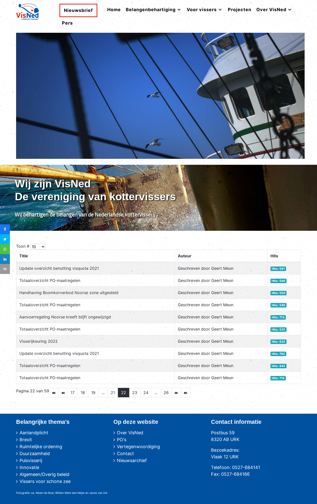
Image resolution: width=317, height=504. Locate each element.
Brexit (26, 439)
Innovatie (29, 467)
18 (83, 392)
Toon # (22, 246)
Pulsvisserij (31, 460)
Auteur (184, 255)
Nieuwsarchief (132, 460)
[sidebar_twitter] (5, 239)
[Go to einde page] (185, 392)
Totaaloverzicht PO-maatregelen (49, 280)
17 (73, 392)
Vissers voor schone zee (45, 481)
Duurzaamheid (35, 453)
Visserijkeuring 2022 (38, 341)
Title (23, 255)
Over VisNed (130, 432)
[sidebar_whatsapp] (5, 249)
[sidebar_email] (5, 269)
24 (145, 392)
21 (113, 392)
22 (123, 392)
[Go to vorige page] (63, 392)
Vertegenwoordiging (138, 446)
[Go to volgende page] (176, 392)
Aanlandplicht (34, 432)
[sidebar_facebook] (5, 229)
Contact (125, 453)
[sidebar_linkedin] (5, 259)
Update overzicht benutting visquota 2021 (59, 268)
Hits (274, 255)
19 (93, 392)
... (103, 392)
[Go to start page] (53, 392)
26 (166, 392)
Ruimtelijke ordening (41, 446)
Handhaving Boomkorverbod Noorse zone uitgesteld (68, 292)
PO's (121, 439)
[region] (158, 198)
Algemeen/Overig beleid (44, 474)
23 (134, 392)
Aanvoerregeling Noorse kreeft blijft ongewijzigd (65, 316)
